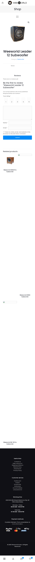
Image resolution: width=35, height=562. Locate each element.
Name (5, 123)
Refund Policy (17, 467)
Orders (17, 483)
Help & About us (17, 463)
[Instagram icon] (20, 549)
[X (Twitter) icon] (16, 549)
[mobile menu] (32, 2)
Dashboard (17, 481)
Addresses (17, 486)
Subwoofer (20, 59)
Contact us (17, 462)
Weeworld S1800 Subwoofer (25, 296)
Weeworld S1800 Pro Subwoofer (10, 171)
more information (17, 524)
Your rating (7, 96)
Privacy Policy (17, 470)
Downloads (17, 484)
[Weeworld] (17, 2)
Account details (17, 488)
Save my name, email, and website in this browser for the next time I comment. (16, 133)
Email (5, 128)
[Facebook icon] (14, 549)
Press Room (17, 469)
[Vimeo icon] (18, 549)
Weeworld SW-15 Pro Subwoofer (10, 443)
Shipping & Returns (17, 465)
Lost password (17, 490)
